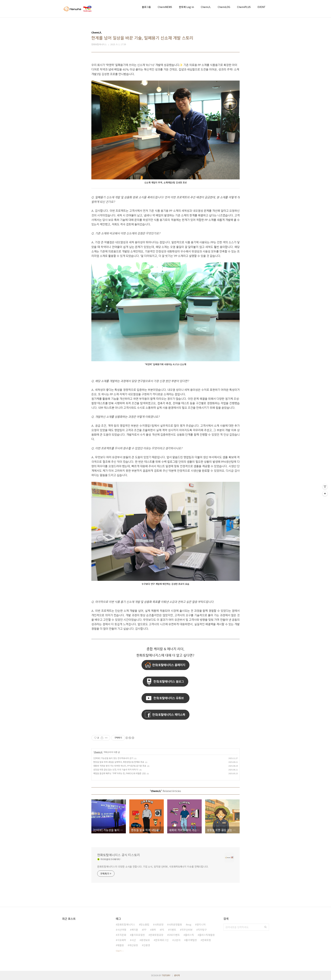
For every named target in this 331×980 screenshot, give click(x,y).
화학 (154, 929)
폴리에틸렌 (191, 940)
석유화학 (121, 940)
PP (144, 929)
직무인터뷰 (187, 929)
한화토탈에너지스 (126, 924)
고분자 (177, 940)
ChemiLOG (224, 7)
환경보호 (145, 940)
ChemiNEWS (165, 7)
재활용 (120, 945)
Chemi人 (206, 7)
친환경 (146, 945)
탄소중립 (144, 924)
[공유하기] (102, 737)
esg (189, 924)
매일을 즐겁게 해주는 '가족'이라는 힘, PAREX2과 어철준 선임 (119, 773)
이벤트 (172, 929)
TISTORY (166, 975)
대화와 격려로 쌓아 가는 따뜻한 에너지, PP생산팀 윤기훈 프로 (119, 765)
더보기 (119, 950)
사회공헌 (158, 924)
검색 (265, 927)
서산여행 (121, 929)
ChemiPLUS (244, 7)
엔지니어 (201, 924)
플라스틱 (189, 935)
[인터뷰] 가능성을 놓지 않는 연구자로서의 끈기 (113, 758)
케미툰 (134, 929)
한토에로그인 (162, 940)
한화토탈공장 (156, 935)
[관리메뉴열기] (325, 486)
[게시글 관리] (106, 737)
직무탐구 (202, 929)
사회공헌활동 (175, 924)
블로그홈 (146, 7)
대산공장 (133, 945)
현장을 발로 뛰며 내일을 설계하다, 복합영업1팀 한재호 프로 (118, 761)
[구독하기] (325, 493)
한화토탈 (206, 940)
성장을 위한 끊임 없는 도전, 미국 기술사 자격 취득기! (115, 769)
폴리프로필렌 (138, 935)
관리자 (177, 975)
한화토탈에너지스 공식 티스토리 (118, 855)
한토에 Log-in (186, 7)
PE (162, 929)
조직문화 (121, 935)
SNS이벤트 (174, 935)
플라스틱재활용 (207, 935)
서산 (133, 940)
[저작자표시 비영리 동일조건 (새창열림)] (129, 737)
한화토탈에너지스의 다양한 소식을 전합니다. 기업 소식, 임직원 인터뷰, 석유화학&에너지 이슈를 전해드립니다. (152, 866)
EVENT (261, 7)
